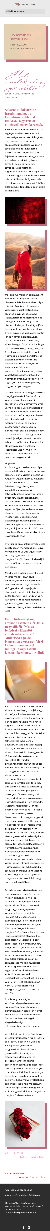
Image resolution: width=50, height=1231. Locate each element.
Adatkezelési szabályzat (18, 1190)
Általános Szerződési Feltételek (22, 1195)
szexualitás (29, 48)
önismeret (16, 48)
